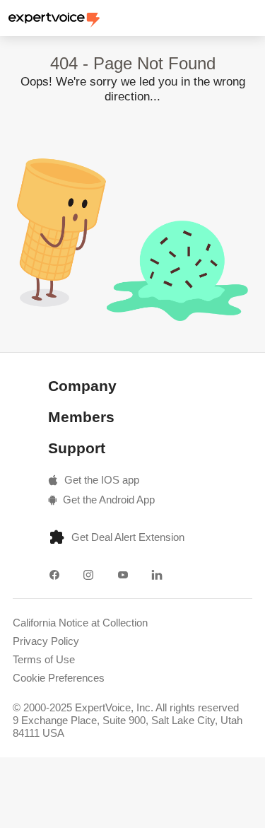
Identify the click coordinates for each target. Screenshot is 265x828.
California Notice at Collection (80, 623)
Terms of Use (44, 659)
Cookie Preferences (59, 678)
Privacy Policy (46, 641)
